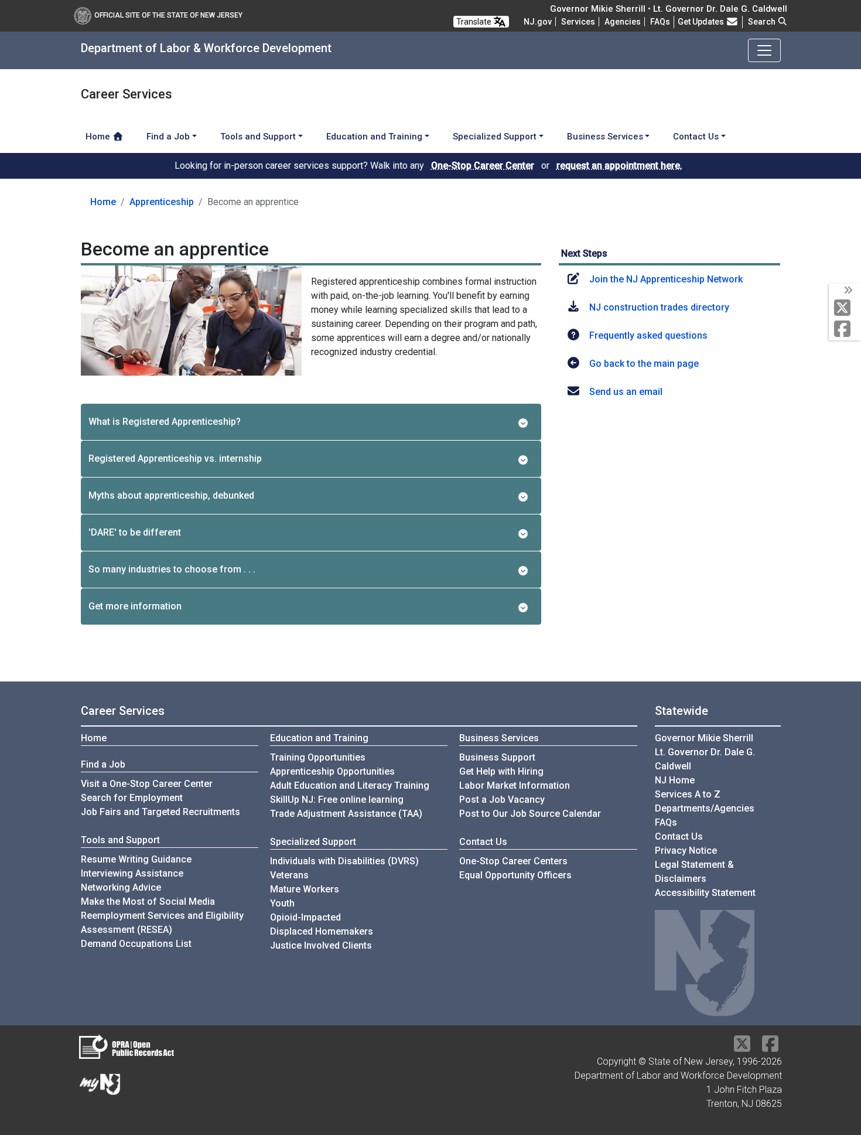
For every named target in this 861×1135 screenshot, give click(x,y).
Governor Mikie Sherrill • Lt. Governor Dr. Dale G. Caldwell (668, 9)
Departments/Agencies (704, 808)
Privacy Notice (686, 850)
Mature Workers (304, 889)
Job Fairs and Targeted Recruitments (160, 811)
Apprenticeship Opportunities (332, 771)
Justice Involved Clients (321, 945)
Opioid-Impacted (305, 917)
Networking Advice (121, 887)
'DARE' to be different (134, 532)
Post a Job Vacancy (502, 799)
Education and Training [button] (374, 136)
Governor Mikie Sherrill (704, 738)
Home (99, 136)
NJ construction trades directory (659, 307)
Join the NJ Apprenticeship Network (666, 279)
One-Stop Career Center (482, 165)
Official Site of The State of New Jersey (168, 15)
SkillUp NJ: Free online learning (337, 799)
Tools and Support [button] (258, 136)
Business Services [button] (605, 136)
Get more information (135, 606)
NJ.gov (538, 21)
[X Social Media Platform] (845, 308)
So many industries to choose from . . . (171, 569)
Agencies (622, 21)
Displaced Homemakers (321, 931)
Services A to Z (687, 794)
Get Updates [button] (702, 21)
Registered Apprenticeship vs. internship (175, 458)
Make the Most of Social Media (148, 901)
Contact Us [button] (696, 136)
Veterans (289, 875)
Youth (282, 903)
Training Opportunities (317, 757)
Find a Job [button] (168, 136)
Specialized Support (313, 841)
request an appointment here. (619, 165)
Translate (474, 21)
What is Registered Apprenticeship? (164, 421)
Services (578, 21)
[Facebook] (845, 329)
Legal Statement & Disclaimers (694, 871)
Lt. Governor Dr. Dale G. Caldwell (705, 759)
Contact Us (483, 841)
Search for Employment (132, 797)
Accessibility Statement (705, 892)
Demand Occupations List (136, 943)
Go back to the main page (644, 363)
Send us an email (625, 391)
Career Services (123, 711)
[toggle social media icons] (847, 291)
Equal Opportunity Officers (515, 875)
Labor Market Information (514, 785)
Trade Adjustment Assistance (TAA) (346, 813)
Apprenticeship (161, 201)
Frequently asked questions (648, 335)
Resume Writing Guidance (136, 859)
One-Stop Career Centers (513, 861)
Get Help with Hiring (501, 771)
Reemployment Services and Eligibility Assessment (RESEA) (162, 922)
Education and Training (319, 738)
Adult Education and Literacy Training (349, 785)
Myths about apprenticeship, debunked (171, 495)
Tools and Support (120, 840)
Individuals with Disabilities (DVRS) (344, 861)
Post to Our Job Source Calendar (530, 813)
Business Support (497, 757)
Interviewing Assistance (132, 873)
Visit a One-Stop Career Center (147, 783)
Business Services (499, 738)
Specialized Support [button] (495, 136)
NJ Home (675, 780)
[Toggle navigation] (764, 50)
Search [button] (762, 21)
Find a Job (103, 764)
